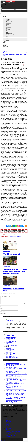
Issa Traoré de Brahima (12, 357)
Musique (7, 20)
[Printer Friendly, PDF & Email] (23, 65)
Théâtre (7, 24)
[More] (25, 226)
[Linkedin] (14, 226)
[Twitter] (9, 226)
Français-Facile (5, 46)
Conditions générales (11, 434)
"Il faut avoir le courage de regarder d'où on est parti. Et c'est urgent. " (16, 398)
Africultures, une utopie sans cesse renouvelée (15, 52)
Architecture (8, 29)
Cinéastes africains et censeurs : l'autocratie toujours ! (14, 377)
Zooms (4, 41)
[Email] (12, 226)
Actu (4, 17)
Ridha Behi (8, 348)
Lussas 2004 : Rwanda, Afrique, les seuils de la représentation (16, 374)
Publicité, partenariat (11, 435)
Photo (7, 28)
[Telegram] (21, 226)
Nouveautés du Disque (15, 235)
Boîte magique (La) (10, 337)
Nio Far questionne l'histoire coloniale (16, 379)
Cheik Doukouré (10, 349)
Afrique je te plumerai (11, 382)
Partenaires (9, 432)
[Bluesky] (23, 226)
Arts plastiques (8, 27)
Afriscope (5, 44)
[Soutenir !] (14, 231)
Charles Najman (10, 354)
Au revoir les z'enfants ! (12, 367)
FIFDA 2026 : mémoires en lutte (11, 254)
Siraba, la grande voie (11, 345)
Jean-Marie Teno (10, 356)
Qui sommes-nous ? (8, 405)
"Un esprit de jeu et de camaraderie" (15, 393)
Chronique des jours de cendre (15, 236)
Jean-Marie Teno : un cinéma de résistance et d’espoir (14, 400)
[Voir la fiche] (6, 319)
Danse (7, 25)
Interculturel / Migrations (10, 34)
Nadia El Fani (9, 350)
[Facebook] (7, 226)
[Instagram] (18, 226)
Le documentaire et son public (13, 371)
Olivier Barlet (6, 251)
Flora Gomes (9, 352)
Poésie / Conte (8, 23)
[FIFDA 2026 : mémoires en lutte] (10, 249)
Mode (7, 32)
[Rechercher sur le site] (1, 7)
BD (6, 31)
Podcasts (7, 40)
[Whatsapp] (16, 226)
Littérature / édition (9, 21)
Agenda (4, 45)
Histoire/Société (9, 33)
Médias (7, 36)
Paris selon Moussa (11, 341)
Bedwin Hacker (10, 335)
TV (3, 37)
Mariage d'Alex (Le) (11, 338)
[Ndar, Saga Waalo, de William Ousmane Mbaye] (10, 284)
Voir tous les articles (8, 402)
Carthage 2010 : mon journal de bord (15, 386)
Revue (4, 42)
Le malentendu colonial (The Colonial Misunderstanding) (15, 365)
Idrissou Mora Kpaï (11, 353)
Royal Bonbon (9, 342)
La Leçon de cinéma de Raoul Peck (15, 380)
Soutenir (5, 51)
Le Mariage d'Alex (10, 387)
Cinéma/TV (8, 19)
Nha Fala (8, 339)
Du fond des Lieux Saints (12, 363)
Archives (3, 440)
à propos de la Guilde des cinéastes (15, 389)
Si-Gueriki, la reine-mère (12, 344)
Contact (8, 436)
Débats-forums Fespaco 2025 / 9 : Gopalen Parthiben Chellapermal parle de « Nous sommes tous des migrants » (15, 271)
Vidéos (7, 38)
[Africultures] (8, 5)
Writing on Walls (10, 372)
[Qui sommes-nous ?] (1, 11)
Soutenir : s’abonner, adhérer (13, 431)
